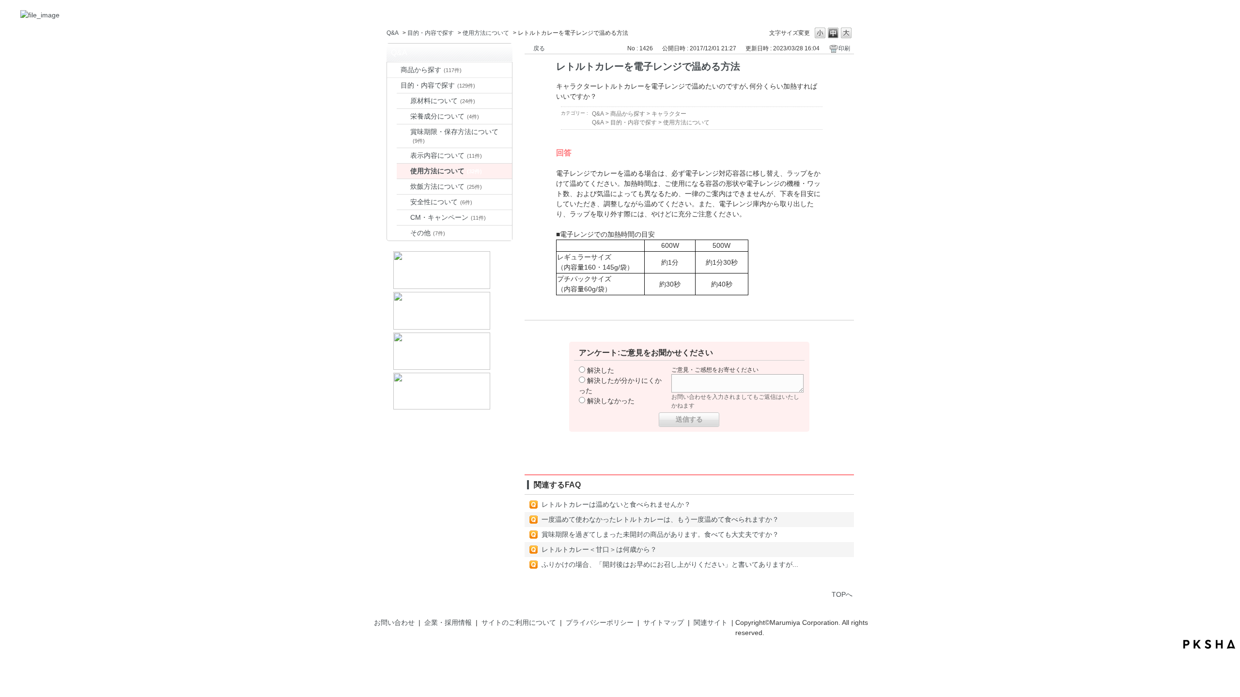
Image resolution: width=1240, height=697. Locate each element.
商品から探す (431, 70)
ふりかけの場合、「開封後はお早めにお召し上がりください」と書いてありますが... (670, 564)
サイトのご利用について (518, 622)
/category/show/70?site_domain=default (393, 85)
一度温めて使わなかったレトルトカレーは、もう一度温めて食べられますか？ (660, 519)
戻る (539, 48)
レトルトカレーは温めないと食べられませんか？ (616, 504)
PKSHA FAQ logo (1209, 644)
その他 (427, 233)
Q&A (393, 33)
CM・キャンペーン (448, 217)
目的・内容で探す (430, 33)
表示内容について (446, 155)
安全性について (441, 202)
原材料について (442, 101)
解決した (600, 370)
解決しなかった (611, 401)
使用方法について (486, 33)
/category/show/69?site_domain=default (393, 70)
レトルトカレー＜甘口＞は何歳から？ (599, 549)
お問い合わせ (394, 622)
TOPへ (842, 594)
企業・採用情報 (448, 622)
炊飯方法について (446, 186)
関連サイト (711, 622)
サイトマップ (663, 622)
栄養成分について (444, 116)
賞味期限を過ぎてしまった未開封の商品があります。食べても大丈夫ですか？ (660, 534)
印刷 (844, 48)
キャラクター (668, 113)
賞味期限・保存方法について (454, 136)
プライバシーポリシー (600, 622)
